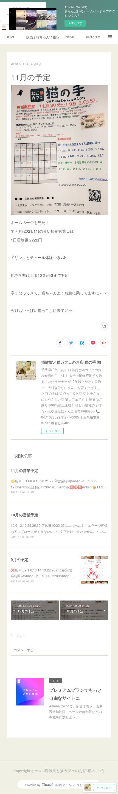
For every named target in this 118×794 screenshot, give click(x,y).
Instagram (92, 37)
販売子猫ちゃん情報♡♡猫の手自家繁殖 (42, 37)
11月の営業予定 (24, 470)
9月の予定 (19, 559)
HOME (10, 37)
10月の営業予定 (24, 514)
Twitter (69, 37)
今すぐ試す (75, 23)
